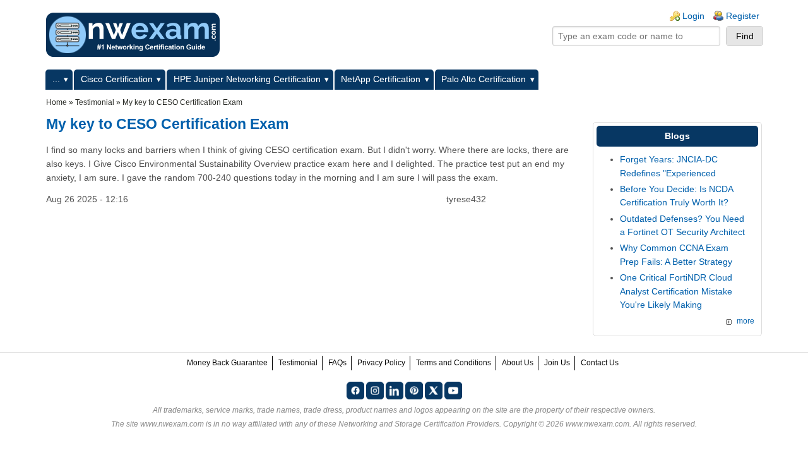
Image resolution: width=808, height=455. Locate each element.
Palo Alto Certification (483, 79)
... (56, 79)
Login (693, 16)
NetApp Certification (380, 79)
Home (56, 102)
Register (742, 16)
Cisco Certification (117, 79)
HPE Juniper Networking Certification (247, 79)
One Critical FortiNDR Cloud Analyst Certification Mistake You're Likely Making (676, 291)
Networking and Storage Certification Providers (418, 424)
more (745, 321)
